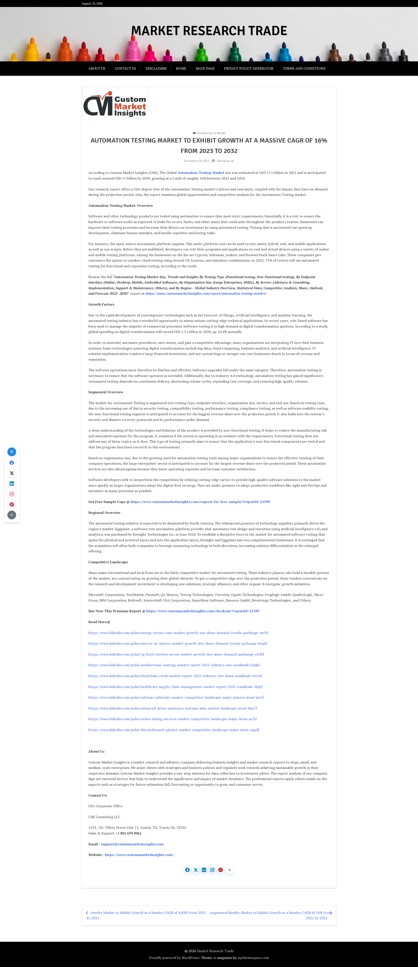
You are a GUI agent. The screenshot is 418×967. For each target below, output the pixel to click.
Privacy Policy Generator (248, 68)
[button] (229, 870)
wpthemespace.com (253, 957)
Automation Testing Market (200, 172)
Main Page (205, 68)
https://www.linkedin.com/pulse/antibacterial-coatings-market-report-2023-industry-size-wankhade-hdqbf (174, 665)
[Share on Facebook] (187, 869)
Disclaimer (156, 68)
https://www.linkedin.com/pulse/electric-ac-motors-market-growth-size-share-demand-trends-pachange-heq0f (177, 643)
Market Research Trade (209, 31)
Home (181, 68)
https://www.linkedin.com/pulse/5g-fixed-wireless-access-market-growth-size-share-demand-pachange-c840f (176, 654)
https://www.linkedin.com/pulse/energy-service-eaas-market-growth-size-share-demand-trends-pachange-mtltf (178, 632)
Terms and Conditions (304, 68)
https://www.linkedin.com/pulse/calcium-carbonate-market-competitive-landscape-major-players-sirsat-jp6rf (176, 697)
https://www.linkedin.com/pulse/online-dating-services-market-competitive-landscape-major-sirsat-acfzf (172, 718)
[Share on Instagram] (212, 869)
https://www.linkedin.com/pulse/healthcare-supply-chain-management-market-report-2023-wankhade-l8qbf (175, 686)
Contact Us (125, 68)
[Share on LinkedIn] (204, 869)
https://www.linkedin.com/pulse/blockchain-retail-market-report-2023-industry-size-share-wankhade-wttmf (175, 675)
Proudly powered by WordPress (174, 957)
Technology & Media (211, 133)
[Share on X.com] (195, 869)
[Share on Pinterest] (220, 869)
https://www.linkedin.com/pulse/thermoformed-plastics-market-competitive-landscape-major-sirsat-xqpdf (173, 729)
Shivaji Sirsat (225, 161)
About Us (96, 68)
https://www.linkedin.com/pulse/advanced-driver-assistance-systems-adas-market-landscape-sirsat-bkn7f (172, 708)
